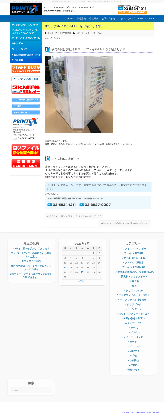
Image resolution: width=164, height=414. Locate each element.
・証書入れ (133, 281)
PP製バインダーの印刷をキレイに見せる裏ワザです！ (125, 223)
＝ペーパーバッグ (133, 337)
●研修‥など (133, 369)
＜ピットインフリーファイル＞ (89, 33)
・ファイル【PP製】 (133, 253)
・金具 (133, 285)
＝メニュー (133, 346)
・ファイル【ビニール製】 (133, 257)
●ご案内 (133, 365)
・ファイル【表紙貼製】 (133, 267)
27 (82, 272)
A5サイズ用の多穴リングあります (31, 248)
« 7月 (81, 281)
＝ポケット (133, 341)
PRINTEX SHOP (146, 18)
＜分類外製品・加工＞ (133, 318)
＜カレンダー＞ (133, 309)
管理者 (50, 33)
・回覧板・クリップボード (133, 276)
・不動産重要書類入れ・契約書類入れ (133, 271)
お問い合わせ (108, 18)
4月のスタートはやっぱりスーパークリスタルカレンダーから (74, 216)
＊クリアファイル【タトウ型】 (133, 295)
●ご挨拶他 (133, 360)
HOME (70, 18)
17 (65, 267)
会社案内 (93, 18)
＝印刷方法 (133, 351)
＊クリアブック (133, 304)
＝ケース (133, 327)
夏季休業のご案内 (31, 261)
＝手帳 (133, 355)
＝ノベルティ (133, 332)
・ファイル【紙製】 (133, 262)
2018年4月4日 (64, 33)
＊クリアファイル (133, 290)
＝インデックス (133, 323)
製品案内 (81, 18)
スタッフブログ (127, 18)
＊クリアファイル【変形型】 (133, 299)
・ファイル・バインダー (133, 248)
